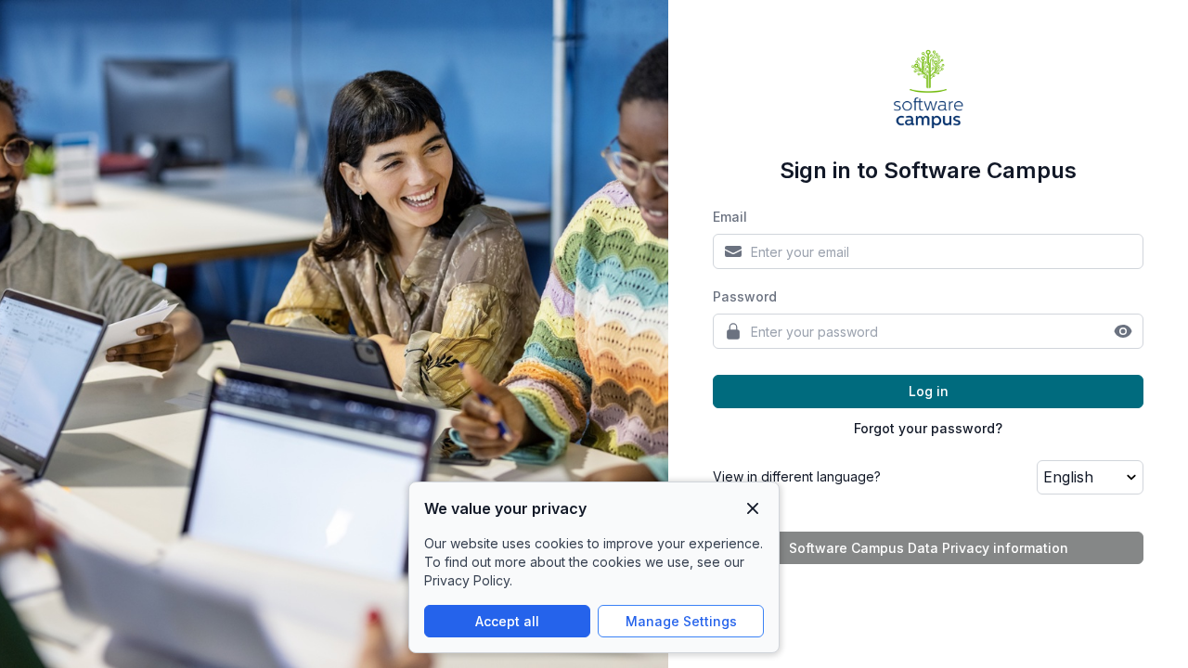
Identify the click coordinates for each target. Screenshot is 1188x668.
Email (730, 217)
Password (745, 296)
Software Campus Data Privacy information (928, 548)
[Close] (753, 508)
